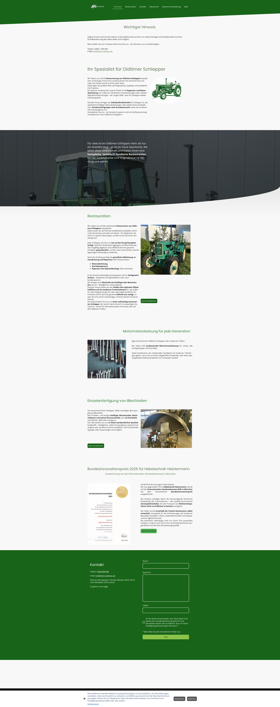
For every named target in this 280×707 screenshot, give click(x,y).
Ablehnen (192, 699)
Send (166, 637)
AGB (106, 586)
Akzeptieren (179, 699)
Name (146, 561)
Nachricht (147, 572)
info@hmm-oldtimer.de (103, 51)
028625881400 (103, 571)
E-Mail (146, 605)
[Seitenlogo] (97, 7)
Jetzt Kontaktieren (149, 301)
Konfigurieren (93, 704)
